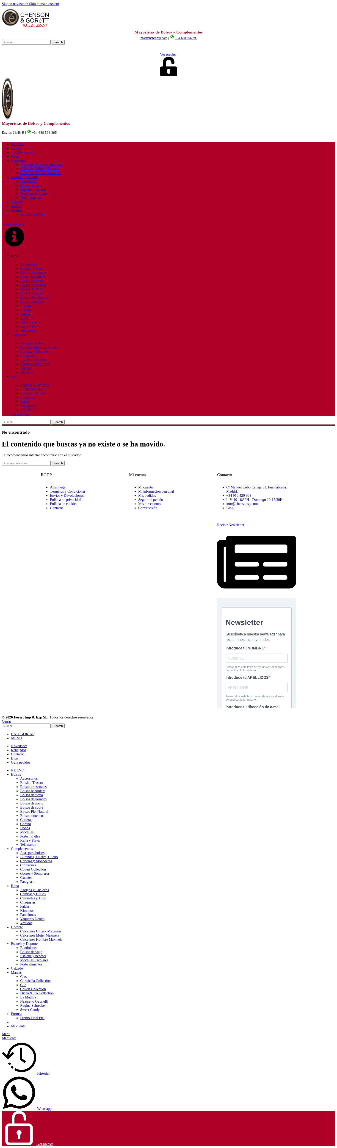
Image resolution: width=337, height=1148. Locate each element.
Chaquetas (27, 397)
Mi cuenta (145, 487)
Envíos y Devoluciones (67, 495)
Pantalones (28, 406)
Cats (23, 977)
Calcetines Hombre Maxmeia (41, 164)
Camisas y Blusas (33, 393)
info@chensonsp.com (153, 38)
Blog (229, 508)
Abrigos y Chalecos (34, 385)
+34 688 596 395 (186, 38)
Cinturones (28, 356)
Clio (23, 985)
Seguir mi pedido (150, 500)
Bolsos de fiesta (31, 281)
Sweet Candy (30, 1010)
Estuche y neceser (33, 189)
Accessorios (29, 264)
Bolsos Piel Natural (34, 297)
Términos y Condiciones (68, 491)
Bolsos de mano (31, 289)
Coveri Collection (33, 360)
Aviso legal (58, 487)
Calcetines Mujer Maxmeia (39, 169)
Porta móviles (30, 322)
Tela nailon (28, 330)
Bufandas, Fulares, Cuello (39, 347)
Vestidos (26, 410)
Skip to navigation (15, 4)
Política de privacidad (65, 500)
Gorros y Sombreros (35, 364)
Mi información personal (156, 491)
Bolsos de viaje (31, 185)
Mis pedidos (147, 495)
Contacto (56, 508)
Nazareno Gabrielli (34, 1001)
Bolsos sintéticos (32, 301)
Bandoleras (28, 181)
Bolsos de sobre (31, 293)
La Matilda (28, 997)
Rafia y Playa (30, 326)
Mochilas (26, 318)
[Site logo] (26, 28)
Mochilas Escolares (34, 193)
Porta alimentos (31, 198)
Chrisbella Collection (35, 981)
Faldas (25, 401)
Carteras (26, 306)
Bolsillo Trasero (31, 268)
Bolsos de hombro (33, 285)
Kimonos (26, 910)
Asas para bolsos (32, 343)
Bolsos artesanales (33, 273)
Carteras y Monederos (36, 351)
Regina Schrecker (33, 1005)
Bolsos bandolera (32, 277)
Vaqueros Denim (32, 919)
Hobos (25, 314)
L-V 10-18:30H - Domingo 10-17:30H (254, 500)
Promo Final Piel (32, 214)
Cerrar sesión (147, 508)
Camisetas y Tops (33, 389)
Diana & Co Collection (37, 993)
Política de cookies (63, 504)
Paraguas (26, 372)
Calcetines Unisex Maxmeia (40, 173)
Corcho (25, 310)
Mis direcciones (149, 504)
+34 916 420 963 (238, 495)
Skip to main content (44, 4)
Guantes (26, 368)
